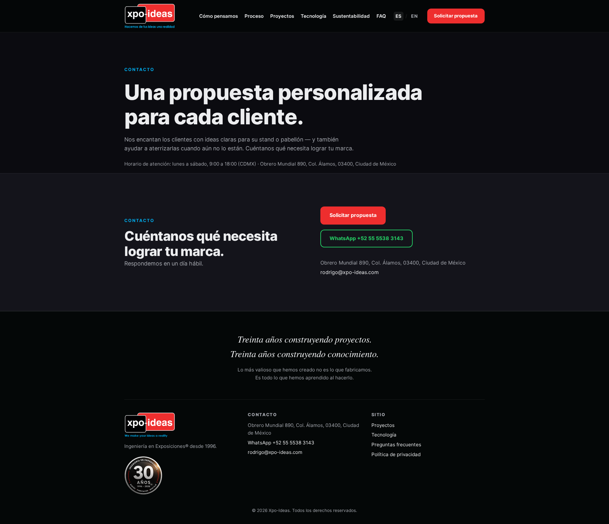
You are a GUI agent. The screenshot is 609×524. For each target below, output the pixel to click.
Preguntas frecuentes (396, 445)
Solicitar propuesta (456, 16)
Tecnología (313, 16)
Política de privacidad (396, 454)
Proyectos (282, 16)
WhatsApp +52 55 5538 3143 (366, 238)
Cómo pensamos (218, 16)
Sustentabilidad (351, 16)
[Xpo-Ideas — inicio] (149, 16)
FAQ (381, 16)
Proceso (254, 16)
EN (414, 16)
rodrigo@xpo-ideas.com (349, 272)
